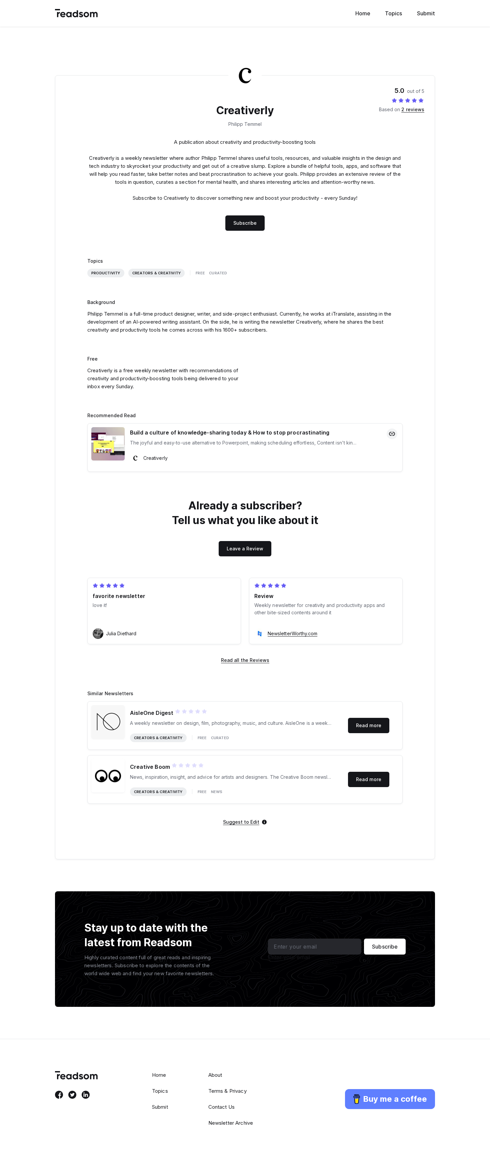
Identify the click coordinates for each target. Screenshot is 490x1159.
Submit (426, 13)
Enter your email (289, 957)
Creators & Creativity (156, 273)
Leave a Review (245, 548)
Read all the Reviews (245, 660)
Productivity (105, 273)
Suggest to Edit (241, 822)
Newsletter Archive (230, 1123)
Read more (368, 725)
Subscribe (245, 223)
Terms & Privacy (227, 1091)
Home (362, 13)
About (215, 1075)
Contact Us (221, 1107)
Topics (393, 13)
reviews (412, 109)
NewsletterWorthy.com (292, 633)
